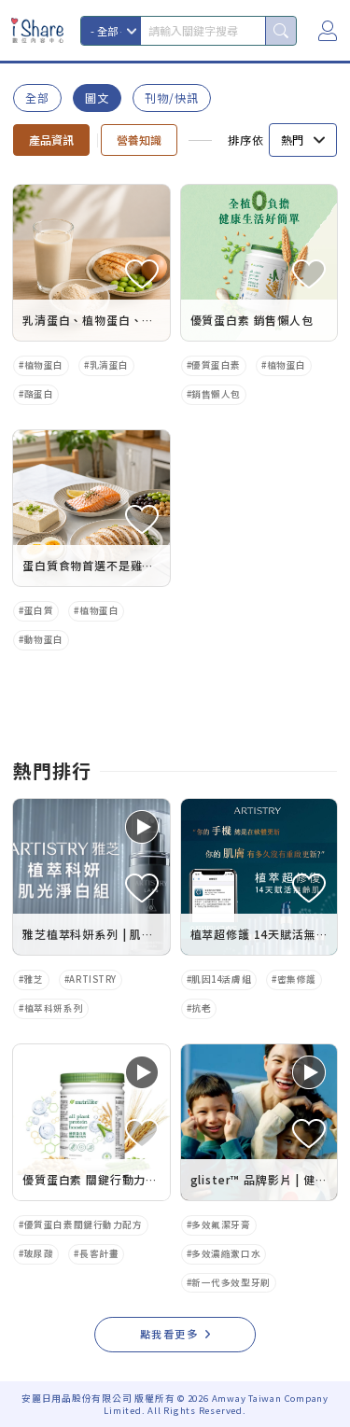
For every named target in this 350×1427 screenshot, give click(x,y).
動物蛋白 (43, 639)
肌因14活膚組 (221, 979)
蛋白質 (39, 610)
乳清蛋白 (109, 364)
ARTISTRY (93, 979)
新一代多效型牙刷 (231, 1282)
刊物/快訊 (172, 97)
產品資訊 (51, 139)
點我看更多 (169, 1333)
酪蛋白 (39, 393)
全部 (37, 97)
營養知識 (139, 139)
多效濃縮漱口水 (225, 1253)
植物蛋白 (43, 364)
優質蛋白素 (216, 364)
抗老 (201, 1007)
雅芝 (34, 979)
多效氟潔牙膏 (220, 1224)
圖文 (97, 97)
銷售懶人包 (216, 393)
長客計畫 (99, 1253)
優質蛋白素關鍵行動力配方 (83, 1224)
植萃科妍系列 (53, 1007)
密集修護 (296, 979)
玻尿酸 (39, 1253)
